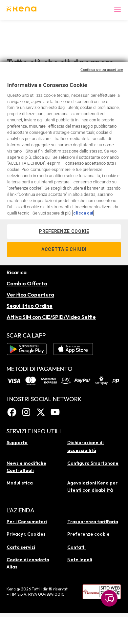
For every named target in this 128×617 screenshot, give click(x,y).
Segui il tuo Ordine (30, 305)
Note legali (79, 560)
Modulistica (20, 483)
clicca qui (83, 213)
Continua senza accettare (101, 70)
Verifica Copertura (30, 294)
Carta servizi (21, 547)
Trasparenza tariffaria (92, 521)
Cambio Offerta (27, 283)
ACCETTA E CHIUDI (64, 249)
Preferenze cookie (88, 534)
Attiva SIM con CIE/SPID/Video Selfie (51, 317)
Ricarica (17, 272)
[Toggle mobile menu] (117, 10)
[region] (64, 163)
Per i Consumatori (27, 521)
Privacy (15, 534)
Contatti (76, 547)
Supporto (17, 442)
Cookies (36, 534)
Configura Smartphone (92, 463)
